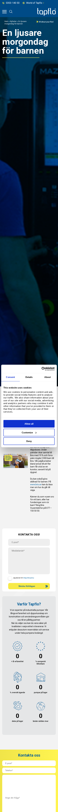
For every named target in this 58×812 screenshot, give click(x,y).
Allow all (29, 423)
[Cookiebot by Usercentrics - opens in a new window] (42, 369)
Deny (29, 441)
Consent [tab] (10, 377)
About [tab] (47, 377)
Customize (27, 432)
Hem (6, 21)
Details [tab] (29, 377)
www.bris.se (35, 484)
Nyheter (13, 21)
